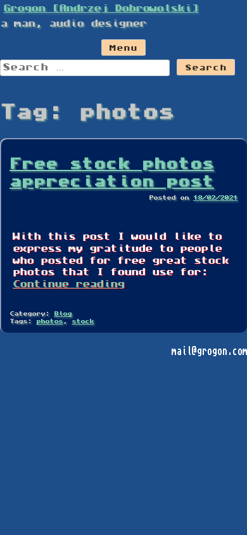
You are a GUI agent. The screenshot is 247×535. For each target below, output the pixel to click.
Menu (123, 49)
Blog (63, 314)
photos (49, 322)
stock (83, 322)
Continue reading (68, 284)
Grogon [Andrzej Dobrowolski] (100, 8)
